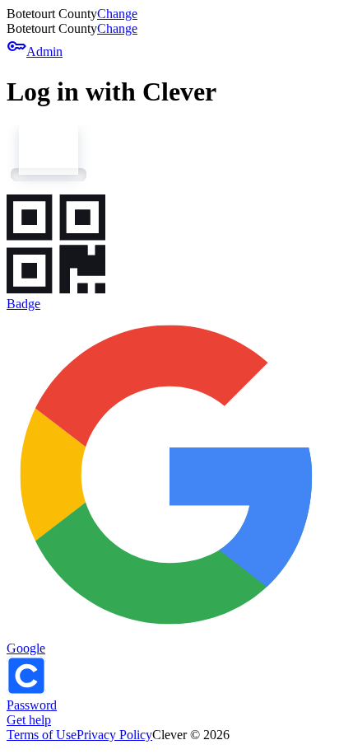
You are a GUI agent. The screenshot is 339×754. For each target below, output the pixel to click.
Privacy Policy (114, 735)
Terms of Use (42, 735)
